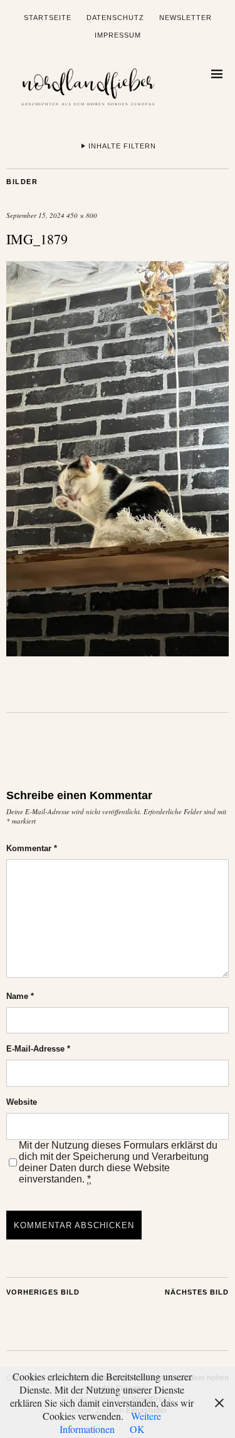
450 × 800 (81, 215)
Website (21, 1102)
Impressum (118, 35)
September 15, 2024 (35, 215)
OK (137, 1428)
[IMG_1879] (117, 652)
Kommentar (31, 848)
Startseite (47, 17)
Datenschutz (115, 17)
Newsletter (185, 17)
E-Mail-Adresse (38, 1048)
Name (20, 996)
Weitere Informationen (111, 1422)
